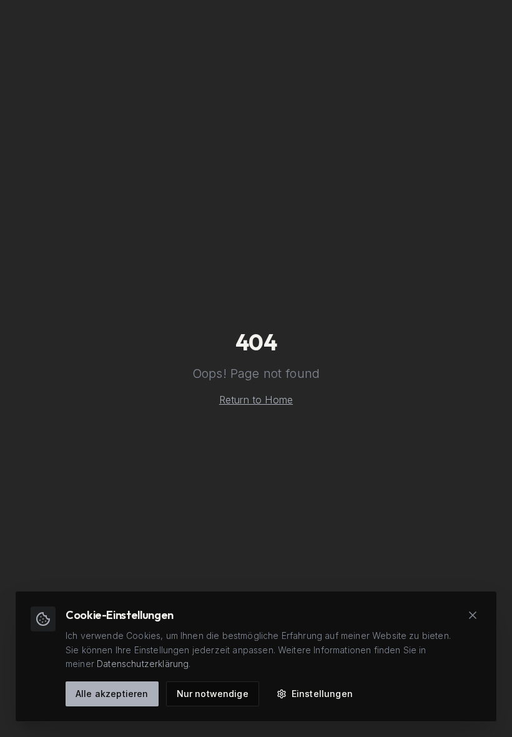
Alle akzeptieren (112, 693)
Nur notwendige (213, 693)
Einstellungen (322, 693)
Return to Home (256, 399)
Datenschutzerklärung (143, 663)
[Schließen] (472, 615)
